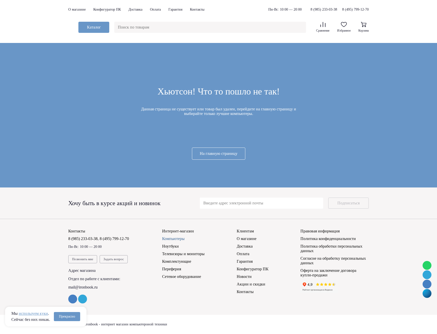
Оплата (155, 9)
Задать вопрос (113, 259)
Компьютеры (173, 238)
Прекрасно (67, 316)
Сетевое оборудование (181, 276)
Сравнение (323, 30)
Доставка (135, 9)
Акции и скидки (251, 284)
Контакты (197, 9)
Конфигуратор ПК (107, 9)
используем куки (33, 313)
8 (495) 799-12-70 (355, 9)
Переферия (171, 269)
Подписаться (348, 203)
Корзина (363, 30)
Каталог (94, 27)
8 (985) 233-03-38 (324, 9)
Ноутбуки (170, 246)
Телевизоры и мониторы (183, 254)
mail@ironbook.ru (83, 287)
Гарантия (175, 9)
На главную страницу (218, 153)
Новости (244, 276)
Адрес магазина (82, 270)
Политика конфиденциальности (328, 238)
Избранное (344, 30)
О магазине (77, 9)
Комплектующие (176, 261)
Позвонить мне (82, 259)
